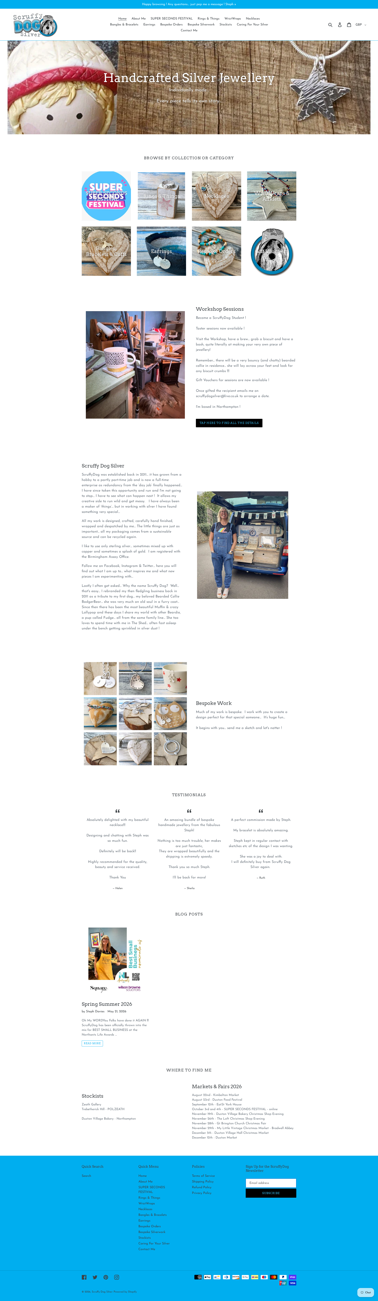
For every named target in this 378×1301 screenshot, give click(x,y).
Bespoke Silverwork (151, 1232)
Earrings (144, 1220)
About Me (145, 1181)
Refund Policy (201, 1187)
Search (86, 1176)
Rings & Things (149, 1197)
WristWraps (146, 1203)
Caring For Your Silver (154, 1243)
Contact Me (146, 1249)
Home (142, 1176)
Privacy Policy (201, 1193)
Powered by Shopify (125, 1292)
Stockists (144, 1237)
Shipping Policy (203, 1181)
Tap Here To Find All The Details (229, 423)
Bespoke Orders (149, 1226)
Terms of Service (203, 1176)
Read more (92, 1043)
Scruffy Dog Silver (102, 1292)
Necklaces (145, 1209)
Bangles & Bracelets (152, 1215)
